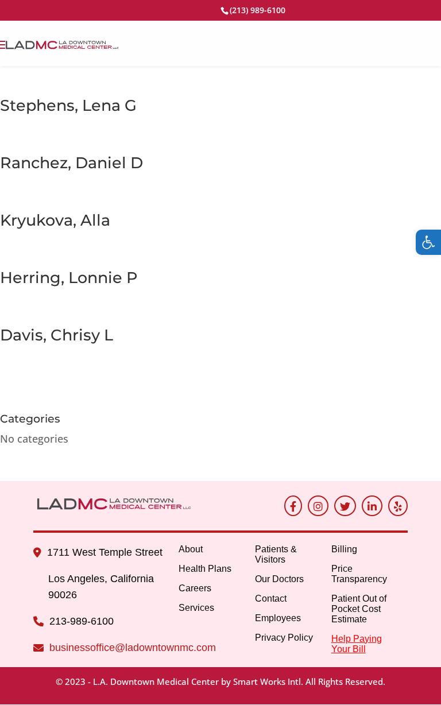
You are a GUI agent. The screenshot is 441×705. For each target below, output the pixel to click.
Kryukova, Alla (55, 220)
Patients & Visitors (276, 554)
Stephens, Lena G (68, 105)
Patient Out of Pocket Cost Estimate (358, 609)
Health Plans (205, 569)
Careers (195, 588)
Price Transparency (359, 574)
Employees (278, 618)
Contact (271, 598)
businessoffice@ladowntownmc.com (132, 647)
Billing (344, 549)
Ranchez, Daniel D (71, 162)
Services (196, 608)
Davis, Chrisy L (56, 335)
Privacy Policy (284, 637)
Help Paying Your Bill (356, 644)
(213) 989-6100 (257, 10)
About (191, 549)
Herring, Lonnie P (69, 277)
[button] (428, 242)
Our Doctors (279, 579)
